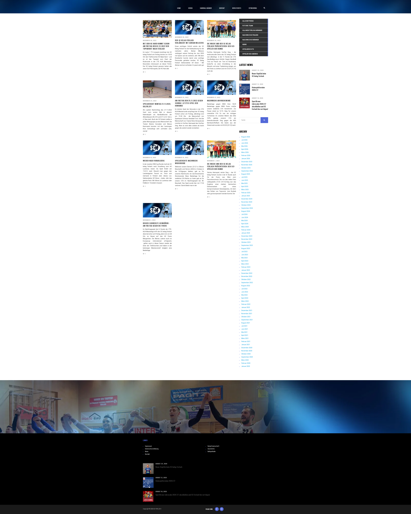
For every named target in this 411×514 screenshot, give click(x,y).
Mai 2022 (244, 295)
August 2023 (245, 248)
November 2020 (246, 351)
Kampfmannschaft (213, 446)
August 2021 (245, 323)
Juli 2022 (244, 289)
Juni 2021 (244, 329)
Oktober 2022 (246, 279)
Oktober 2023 (246, 242)
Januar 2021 (245, 344)
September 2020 (247, 357)
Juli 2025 (244, 177)
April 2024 (244, 224)
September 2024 (247, 208)
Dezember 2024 (246, 199)
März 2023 (245, 264)
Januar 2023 (245, 270)
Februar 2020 (245, 363)
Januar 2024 (245, 233)
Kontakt (147, 454)
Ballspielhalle (212, 451)
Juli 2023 (244, 251)
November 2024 (246, 202)
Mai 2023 (244, 258)
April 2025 (244, 186)
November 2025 (246, 165)
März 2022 (245, 301)
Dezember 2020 (246, 348)
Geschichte (211, 449)
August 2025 (245, 174)
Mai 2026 (244, 146)
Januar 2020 (245, 366)
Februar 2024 (245, 230)
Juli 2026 (244, 140)
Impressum (148, 446)
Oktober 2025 (246, 168)
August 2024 (245, 211)
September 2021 (247, 320)
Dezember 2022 (246, 273)
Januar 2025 (245, 196)
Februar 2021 (245, 341)
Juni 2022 (244, 292)
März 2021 (245, 338)
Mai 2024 (244, 220)
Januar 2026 (245, 158)
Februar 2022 (245, 304)
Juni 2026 (244, 143)
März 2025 (245, 189)
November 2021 (246, 313)
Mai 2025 (244, 183)
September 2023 (247, 245)
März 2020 (245, 360)
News (146, 451)
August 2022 (245, 286)
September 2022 (247, 282)
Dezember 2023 (246, 236)
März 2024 (245, 227)
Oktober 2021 (246, 317)
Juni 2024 (244, 217)
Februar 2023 (245, 267)
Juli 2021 (244, 326)
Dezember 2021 (246, 310)
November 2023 (246, 239)
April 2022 (244, 298)
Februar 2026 (245, 155)
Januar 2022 (245, 307)
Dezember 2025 (246, 161)
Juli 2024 (244, 214)
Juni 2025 (244, 180)
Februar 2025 (245, 192)
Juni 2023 (244, 255)
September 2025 (247, 171)
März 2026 (245, 152)
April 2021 (244, 335)
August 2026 (245, 137)
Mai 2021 (244, 332)
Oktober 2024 (246, 205)
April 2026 (244, 149)
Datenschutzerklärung (152, 449)
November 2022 (246, 276)
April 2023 (244, 261)
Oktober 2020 (246, 354)
